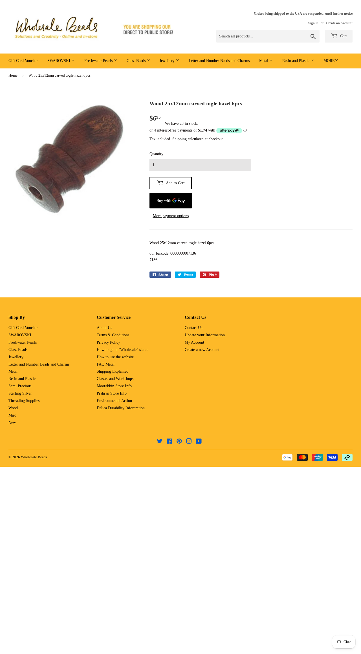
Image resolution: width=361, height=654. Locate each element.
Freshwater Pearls (99, 61)
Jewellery (168, 61)
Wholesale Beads (34, 457)
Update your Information (205, 335)
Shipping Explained (112, 371)
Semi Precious (19, 386)
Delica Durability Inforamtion (121, 408)
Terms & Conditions (113, 335)
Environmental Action (114, 401)
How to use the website (115, 357)
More (329, 61)
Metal (264, 61)
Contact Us (193, 328)
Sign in (313, 23)
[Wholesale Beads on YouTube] (199, 442)
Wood (13, 408)
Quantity (156, 154)
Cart (343, 36)
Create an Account (339, 23)
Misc (12, 415)
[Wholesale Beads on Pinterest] (179, 442)
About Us (104, 328)
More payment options (171, 216)
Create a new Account (202, 350)
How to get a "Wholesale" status (122, 350)
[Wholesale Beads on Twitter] (159, 442)
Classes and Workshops (115, 379)
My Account (194, 342)
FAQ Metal (106, 364)
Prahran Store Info (112, 393)
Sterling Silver (20, 393)
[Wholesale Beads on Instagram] (189, 442)
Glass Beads (137, 61)
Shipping (179, 139)
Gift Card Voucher (23, 61)
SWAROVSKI (59, 61)
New (12, 423)
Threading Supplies (23, 401)
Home (12, 75)
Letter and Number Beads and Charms (219, 61)
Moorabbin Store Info (114, 386)
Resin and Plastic (296, 61)
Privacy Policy (108, 342)
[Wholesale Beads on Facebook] (169, 442)
